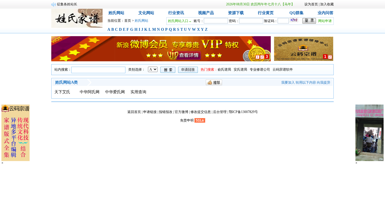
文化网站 (146, 13)
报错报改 (165, 112)
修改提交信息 (201, 112)
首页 (127, 21)
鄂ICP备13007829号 (243, 112)
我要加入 (288, 82)
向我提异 (323, 82)
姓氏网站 (116, 13)
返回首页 (134, 112)
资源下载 (236, 13)
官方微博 (181, 112)
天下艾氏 (62, 92)
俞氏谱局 (224, 69)
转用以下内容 (306, 82)
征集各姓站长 (67, 4)
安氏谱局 (240, 69)
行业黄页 (266, 13)
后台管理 (220, 112)
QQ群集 (296, 13)
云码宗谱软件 (283, 69)
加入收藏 (327, 4)
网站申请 (325, 21)
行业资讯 (176, 13)
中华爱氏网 (115, 92)
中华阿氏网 (89, 92)
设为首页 (311, 4)
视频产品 (206, 13)
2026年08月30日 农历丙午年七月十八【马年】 (260, 4)
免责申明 (187, 120)
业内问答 (325, 13)
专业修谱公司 (260, 69)
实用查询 (138, 92)
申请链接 (150, 112)
